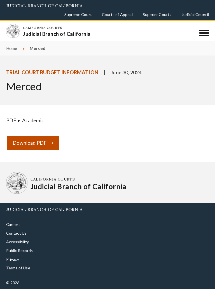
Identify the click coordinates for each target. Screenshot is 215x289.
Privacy (12, 259)
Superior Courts (157, 14)
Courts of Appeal (117, 14)
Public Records (19, 250)
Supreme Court (78, 14)
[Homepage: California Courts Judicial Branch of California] (13, 31)
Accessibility (17, 241)
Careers (13, 224)
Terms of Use (18, 267)
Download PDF (30, 143)
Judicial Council (195, 14)
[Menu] (203, 33)
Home (11, 48)
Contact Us (16, 233)
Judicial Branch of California (44, 5)
